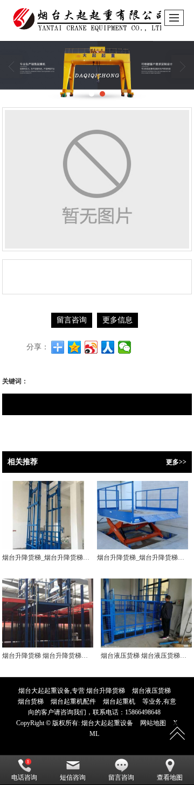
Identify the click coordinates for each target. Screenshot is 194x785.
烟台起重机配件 (73, 701)
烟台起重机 (119, 701)
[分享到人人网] (108, 347)
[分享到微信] (124, 347)
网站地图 (153, 723)
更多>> (176, 462)
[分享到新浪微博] (91, 347)
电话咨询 (24, 777)
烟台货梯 (31, 701)
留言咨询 (72, 320)
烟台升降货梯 (105, 690)
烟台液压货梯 (151, 690)
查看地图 (170, 777)
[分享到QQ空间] (74, 347)
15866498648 (143, 712)
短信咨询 (73, 777)
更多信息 (117, 320)
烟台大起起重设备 (107, 723)
